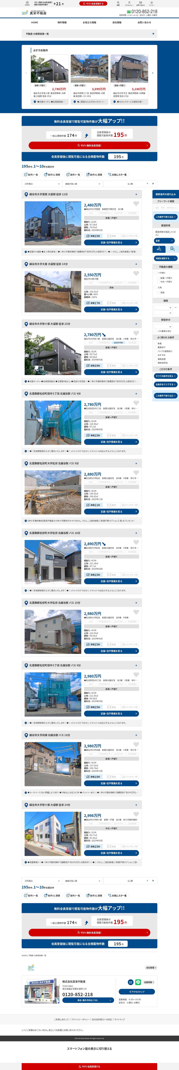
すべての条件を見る (164, 375)
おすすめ (161, 355)
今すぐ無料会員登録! (91, 145)
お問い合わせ (140, 5)
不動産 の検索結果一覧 (37, 33)
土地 (160, 287)
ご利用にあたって (61, 1019)
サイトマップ (119, 1019)
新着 (160, 343)
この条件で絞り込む (164, 216)
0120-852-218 (77, 994)
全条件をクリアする (164, 384)
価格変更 (162, 359)
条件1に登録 (54, 174)
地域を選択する (162, 258)
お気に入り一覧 (119, 174)
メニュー (152, 5)
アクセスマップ (138, 991)
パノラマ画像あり (165, 351)
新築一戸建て (166, 278)
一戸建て (162, 272)
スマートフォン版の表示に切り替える (89, 1049)
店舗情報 (148, 982)
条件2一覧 (75, 174)
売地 (163, 292)
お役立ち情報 (89, 22)
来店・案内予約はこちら (87, 1000)
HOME (27, 5)
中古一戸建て (166, 281)
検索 (118, 5)
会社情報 (116, 22)
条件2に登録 (96, 174)
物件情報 (62, 22)
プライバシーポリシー (80, 1019)
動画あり (161, 347)
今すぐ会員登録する (94, 3)
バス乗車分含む (164, 331)
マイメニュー (129, 5)
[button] (152, 71)
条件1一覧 (33, 174)
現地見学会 (163, 362)
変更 (158, 240)
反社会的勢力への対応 (102, 1019)
